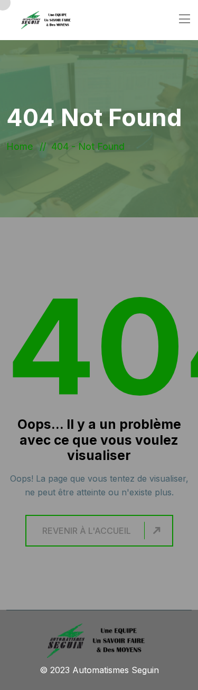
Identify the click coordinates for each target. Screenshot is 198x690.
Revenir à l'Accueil (86, 530)
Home (22, 146)
